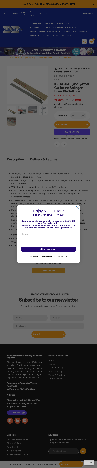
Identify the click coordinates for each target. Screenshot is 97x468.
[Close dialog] (77, 207)
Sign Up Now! (48, 249)
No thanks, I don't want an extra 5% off (48, 257)
